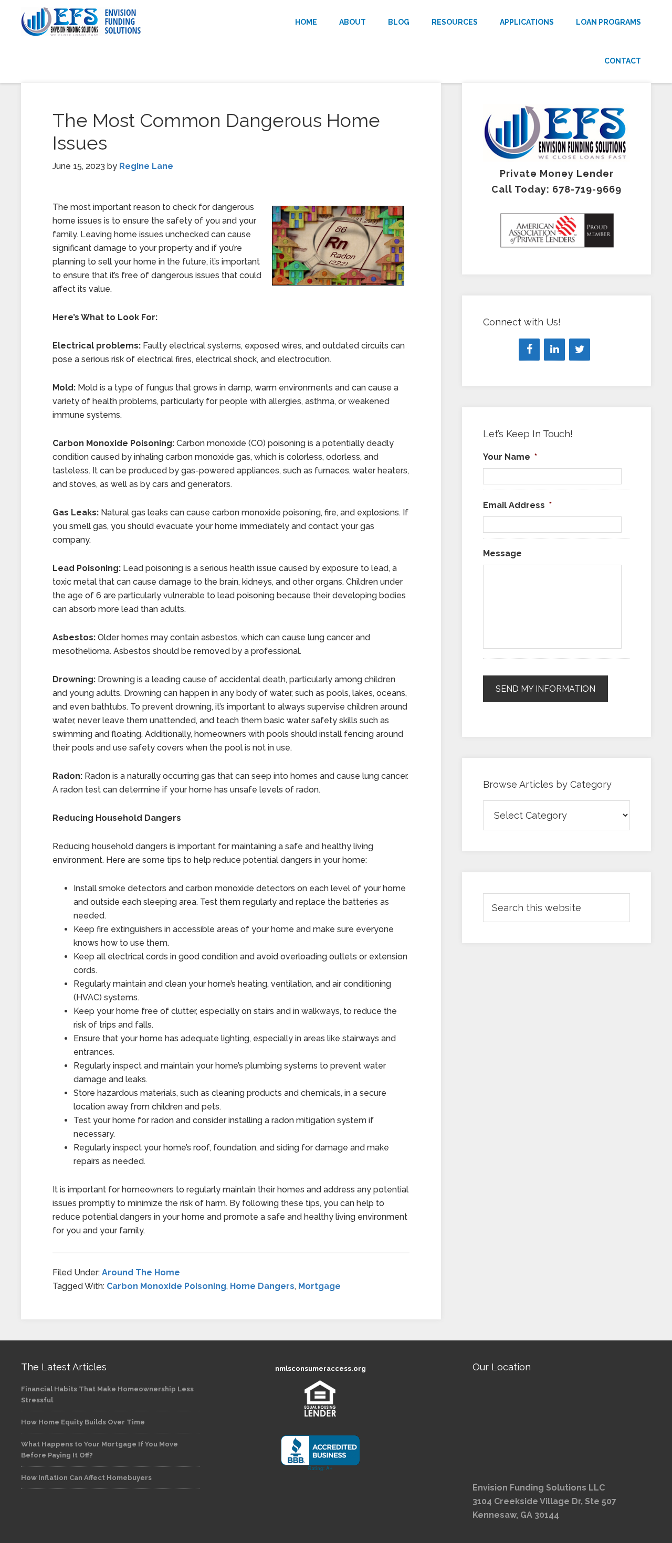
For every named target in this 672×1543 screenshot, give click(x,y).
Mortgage (319, 1286)
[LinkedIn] (554, 350)
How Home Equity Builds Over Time (83, 1422)
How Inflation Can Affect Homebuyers (86, 1478)
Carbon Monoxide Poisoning (166, 1286)
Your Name (510, 457)
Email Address (517, 505)
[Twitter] (579, 350)
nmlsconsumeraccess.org (320, 1368)
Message (502, 553)
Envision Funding (115, 22)
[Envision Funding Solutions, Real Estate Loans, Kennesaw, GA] (320, 1453)
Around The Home (141, 1272)
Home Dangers (262, 1286)
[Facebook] (529, 350)
